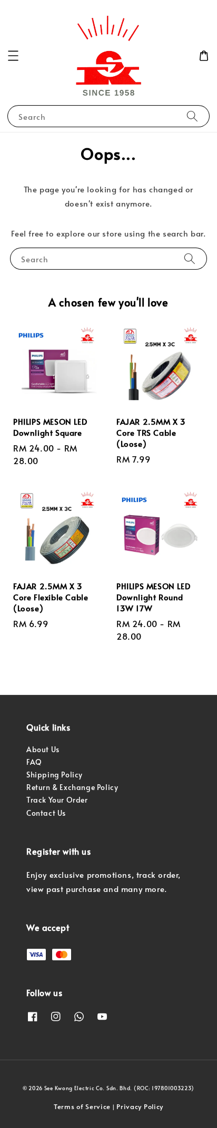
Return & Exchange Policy (72, 787)
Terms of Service (82, 1106)
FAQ (34, 762)
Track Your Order (57, 800)
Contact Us (46, 813)
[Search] (192, 116)
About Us (43, 749)
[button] (13, 55)
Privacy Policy (139, 1106)
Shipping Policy (54, 775)
